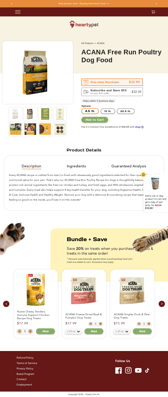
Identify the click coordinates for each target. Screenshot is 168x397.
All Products (87, 43)
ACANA (101, 43)
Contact (22, 379)
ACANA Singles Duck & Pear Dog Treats (132, 316)
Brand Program (25, 373)
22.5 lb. (125, 111)
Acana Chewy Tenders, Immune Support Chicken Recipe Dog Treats (33, 315)
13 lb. (107, 111)
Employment (24, 384)
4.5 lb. (90, 111)
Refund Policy (25, 357)
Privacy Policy (25, 368)
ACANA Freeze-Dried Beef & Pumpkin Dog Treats (83, 316)
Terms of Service (27, 363)
